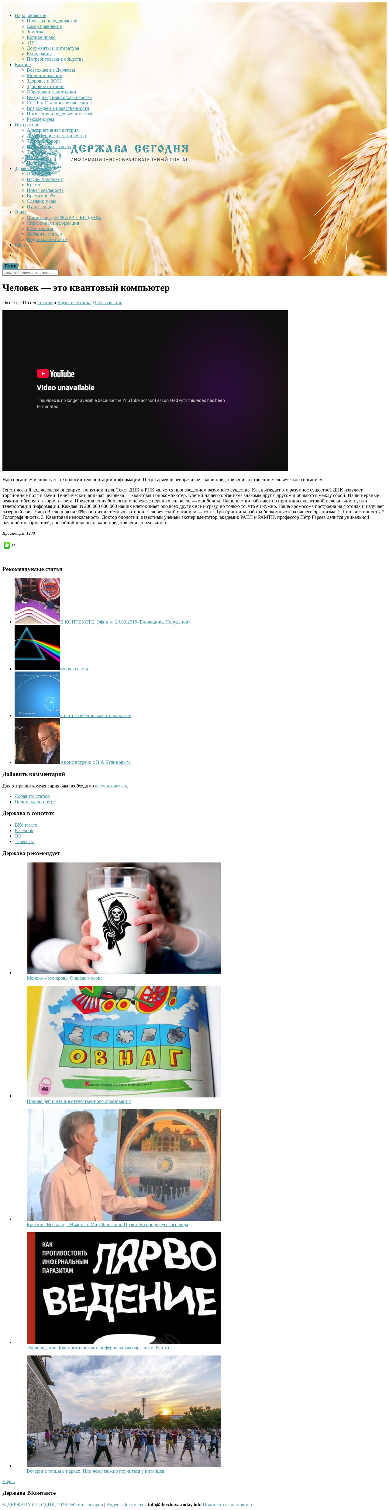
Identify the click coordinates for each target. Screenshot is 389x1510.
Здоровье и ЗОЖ (44, 80)
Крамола (36, 184)
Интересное (27, 124)
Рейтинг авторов (85, 1504)
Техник (45, 302)
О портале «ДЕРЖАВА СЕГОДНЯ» (64, 217)
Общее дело (39, 173)
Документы (135, 1504)
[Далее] (124, 972)
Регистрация (40, 228)
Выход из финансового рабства (59, 97)
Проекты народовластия (52, 20)
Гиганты (35, 157)
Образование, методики (51, 91)
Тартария (36, 152)
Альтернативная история (52, 130)
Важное (23, 64)
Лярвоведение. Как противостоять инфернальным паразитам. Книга (98, 1347)
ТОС (32, 42)
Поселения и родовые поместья (59, 113)
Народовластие (30, 15)
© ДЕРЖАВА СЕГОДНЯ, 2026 (34, 1504)
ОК (18, 835)
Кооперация (39, 53)
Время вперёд (41, 195)
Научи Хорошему (45, 179)
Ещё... (8, 1481)
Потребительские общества (55, 59)
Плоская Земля (42, 162)
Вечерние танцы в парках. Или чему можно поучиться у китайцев (95, 1471)
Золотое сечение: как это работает (95, 715)
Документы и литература (53, 48)
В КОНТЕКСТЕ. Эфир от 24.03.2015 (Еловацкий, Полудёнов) (125, 621)
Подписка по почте (47, 239)
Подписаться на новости (228, 1504)
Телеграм (24, 841)
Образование (108, 302)
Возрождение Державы (51, 70)
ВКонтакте (26, 825)
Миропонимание (44, 75)
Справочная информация (53, 223)
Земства (35, 31)
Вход (20, 244)
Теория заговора (43, 141)
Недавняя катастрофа (49, 146)
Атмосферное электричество (56, 135)
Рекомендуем (40, 119)
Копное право (41, 37)
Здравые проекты (33, 168)
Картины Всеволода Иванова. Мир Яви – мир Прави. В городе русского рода (107, 1224)
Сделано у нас (41, 201)
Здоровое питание (45, 86)
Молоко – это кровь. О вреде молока (64, 978)
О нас (20, 212)
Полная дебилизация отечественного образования (79, 1101)
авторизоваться (111, 785)
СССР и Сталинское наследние (59, 102)
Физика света (74, 668)
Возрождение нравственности (58, 108)
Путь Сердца (40, 206)
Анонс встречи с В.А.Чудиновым (95, 762)
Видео (112, 1504)
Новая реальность (45, 190)
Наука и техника (74, 302)
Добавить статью (44, 233)
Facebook (24, 830)
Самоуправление (44, 26)
